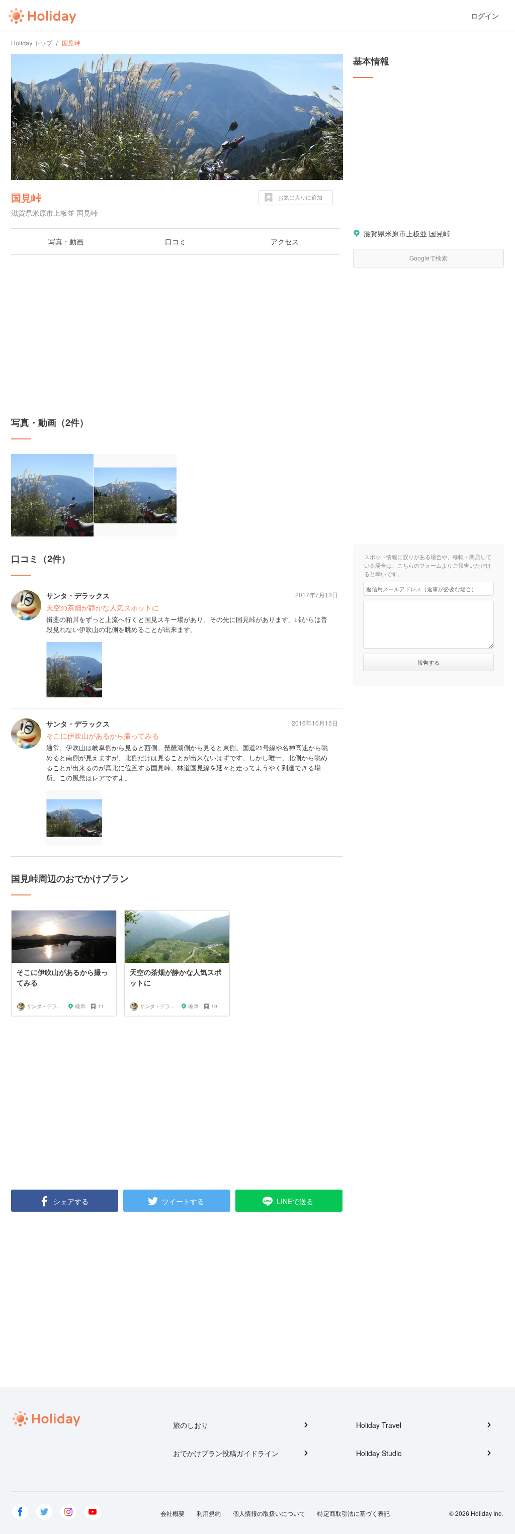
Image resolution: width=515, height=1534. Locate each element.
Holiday (42, 16)
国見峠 (26, 197)
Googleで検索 (428, 257)
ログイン (485, 16)
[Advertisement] (177, 335)
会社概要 (172, 1513)
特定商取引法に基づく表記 (353, 1513)
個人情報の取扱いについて (269, 1513)
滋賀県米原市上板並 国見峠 (407, 233)
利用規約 (209, 1513)
